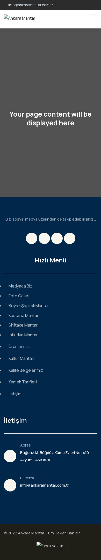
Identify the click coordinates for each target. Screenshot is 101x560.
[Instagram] (57, 238)
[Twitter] (44, 238)
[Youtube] (69, 238)
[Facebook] (31, 238)
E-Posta (27, 477)
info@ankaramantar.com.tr (44, 485)
